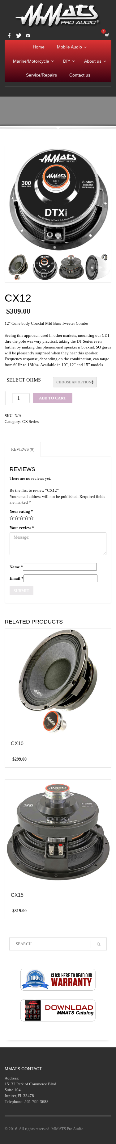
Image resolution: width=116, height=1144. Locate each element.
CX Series (30, 421)
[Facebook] (9, 35)
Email (17, 578)
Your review (22, 527)
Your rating (21, 511)
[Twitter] (18, 35)
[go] (99, 944)
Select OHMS (23, 379)
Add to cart (52, 398)
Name (16, 567)
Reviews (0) (22, 449)
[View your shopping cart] (108, 34)
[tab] (23, 449)
